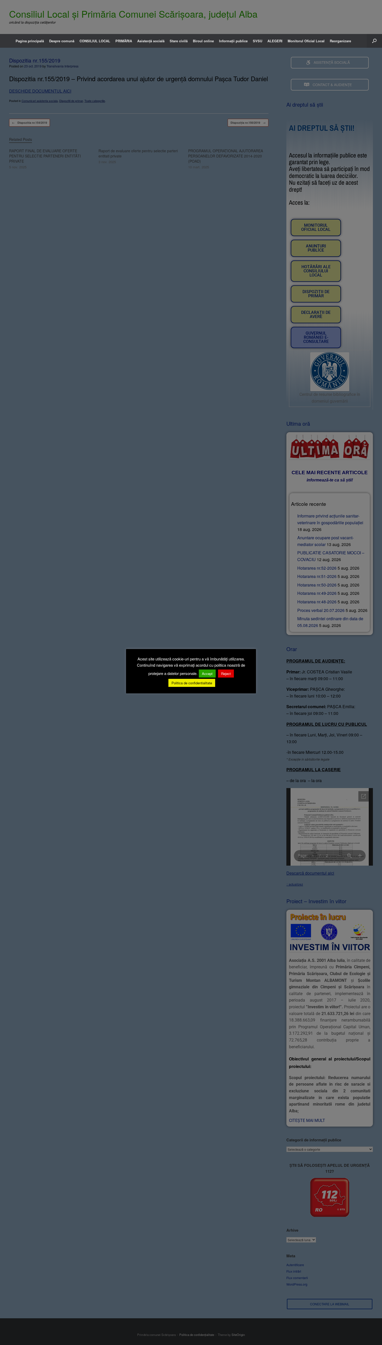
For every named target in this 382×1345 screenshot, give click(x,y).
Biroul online (203, 40)
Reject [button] (226, 673)
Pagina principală (30, 40)
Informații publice (233, 40)
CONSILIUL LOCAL (95, 40)
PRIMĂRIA (123, 40)
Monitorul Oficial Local (306, 40)
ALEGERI (274, 40)
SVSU (257, 40)
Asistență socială (150, 40)
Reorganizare (340, 40)
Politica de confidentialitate (192, 682)
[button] (374, 41)
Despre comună (61, 40)
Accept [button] (207, 673)
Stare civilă (179, 40)
